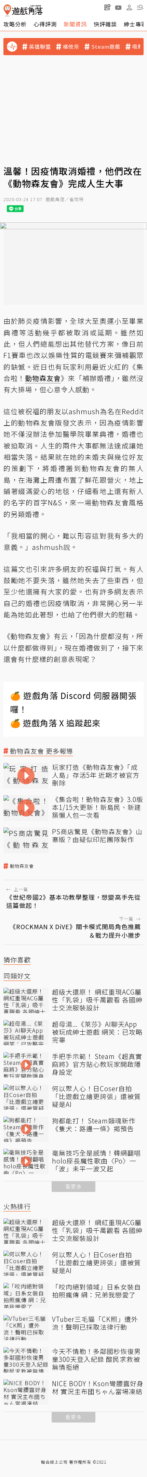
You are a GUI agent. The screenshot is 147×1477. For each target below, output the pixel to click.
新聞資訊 (75, 24)
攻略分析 (15, 24)
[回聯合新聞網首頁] (7, 10)
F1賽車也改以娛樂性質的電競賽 (55, 355)
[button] (140, 7)
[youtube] (118, 7)
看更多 (73, 1186)
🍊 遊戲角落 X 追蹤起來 (55, 723)
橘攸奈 (71, 46)
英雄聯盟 (40, 46)
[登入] (129, 7)
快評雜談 (105, 24)
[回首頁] (23, 10)
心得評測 (45, 24)
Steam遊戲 (105, 46)
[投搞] (107, 7)
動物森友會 (22, 866)
